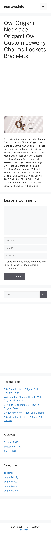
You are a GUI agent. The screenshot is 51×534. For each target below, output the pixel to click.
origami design (11, 477)
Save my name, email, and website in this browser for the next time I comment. (26, 265)
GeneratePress (26, 529)
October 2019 (11, 442)
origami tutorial (12, 490)
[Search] (43, 294)
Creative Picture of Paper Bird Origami (24, 412)
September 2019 (12, 446)
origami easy (10, 481)
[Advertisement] (25, 89)
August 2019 (10, 451)
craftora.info (14, 7)
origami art (9, 472)
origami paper (11, 486)
